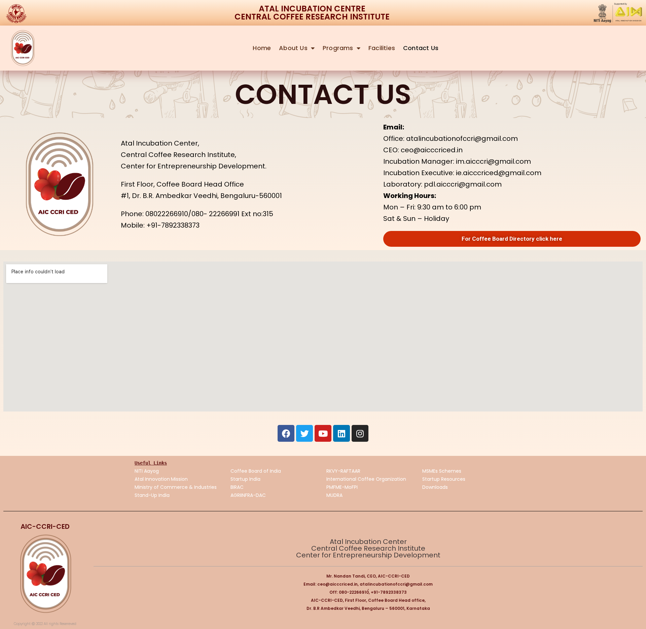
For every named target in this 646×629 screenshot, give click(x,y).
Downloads (435, 487)
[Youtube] (323, 433)
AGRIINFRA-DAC (248, 495)
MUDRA (334, 495)
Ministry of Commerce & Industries (176, 487)
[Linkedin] (341, 433)
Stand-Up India (152, 495)
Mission (180, 479)
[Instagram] (360, 433)
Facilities (381, 48)
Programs (338, 48)
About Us (293, 48)
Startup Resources (443, 479)
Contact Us (420, 48)
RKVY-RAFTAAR (343, 471)
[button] (512, 239)
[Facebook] (286, 433)
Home (262, 48)
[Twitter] (304, 433)
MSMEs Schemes (441, 471)
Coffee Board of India (255, 471)
